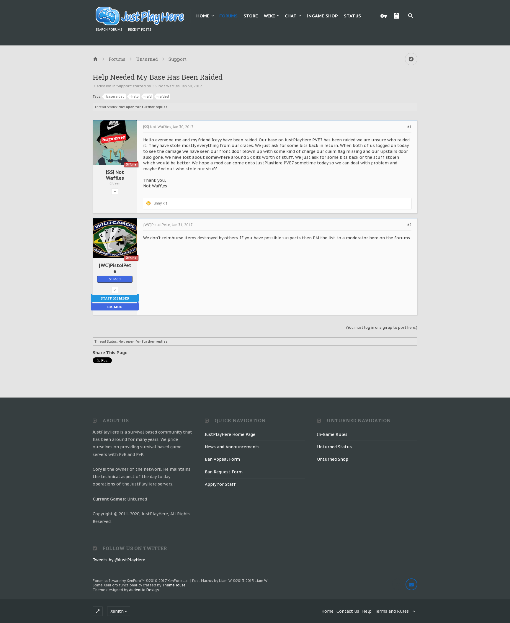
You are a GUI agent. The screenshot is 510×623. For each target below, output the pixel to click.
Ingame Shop (322, 16)
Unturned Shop (332, 459)
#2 (409, 225)
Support (124, 86)
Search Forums (109, 29)
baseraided (115, 96)
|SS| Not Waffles (166, 86)
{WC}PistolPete (115, 268)
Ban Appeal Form (222, 459)
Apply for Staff (220, 484)
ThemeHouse (174, 585)
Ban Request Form (224, 472)
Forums (228, 16)
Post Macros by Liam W (229, 580)
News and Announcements (232, 446)
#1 (409, 127)
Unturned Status (334, 446)
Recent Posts (139, 29)
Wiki (269, 16)
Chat (291, 16)
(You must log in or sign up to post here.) (381, 327)
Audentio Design (144, 590)
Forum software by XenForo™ (141, 580)
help (135, 96)
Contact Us (347, 611)
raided (163, 96)
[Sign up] (397, 16)
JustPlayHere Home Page (230, 434)
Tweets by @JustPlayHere (119, 560)
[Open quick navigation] (411, 59)
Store (250, 16)
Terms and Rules (392, 611)
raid (149, 96)
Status (352, 16)
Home (203, 16)
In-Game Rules (332, 434)
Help (367, 611)
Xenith (117, 611)
